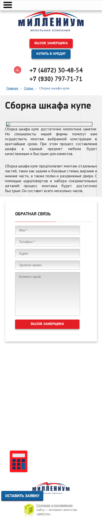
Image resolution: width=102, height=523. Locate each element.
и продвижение (62, 505)
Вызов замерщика (51, 43)
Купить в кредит (51, 54)
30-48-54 (56, 70)
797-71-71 (55, 79)
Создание (43, 505)
